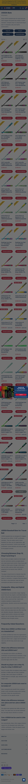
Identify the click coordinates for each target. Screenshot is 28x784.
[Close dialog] (27, 386)
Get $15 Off (21, 394)
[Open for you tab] (23, 779)
